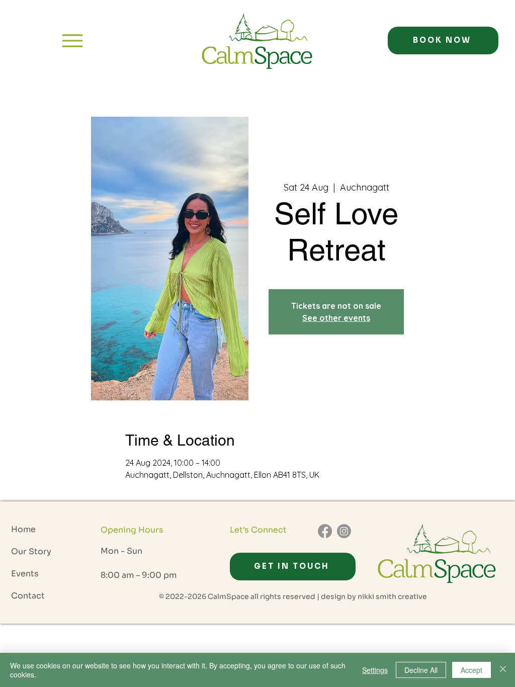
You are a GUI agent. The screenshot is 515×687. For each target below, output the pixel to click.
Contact (28, 595)
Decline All (421, 670)
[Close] (503, 670)
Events (25, 573)
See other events (336, 318)
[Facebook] (325, 531)
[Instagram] (344, 531)
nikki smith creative (392, 596)
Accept (471, 670)
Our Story (31, 551)
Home (23, 529)
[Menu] (72, 40)
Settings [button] (375, 670)
